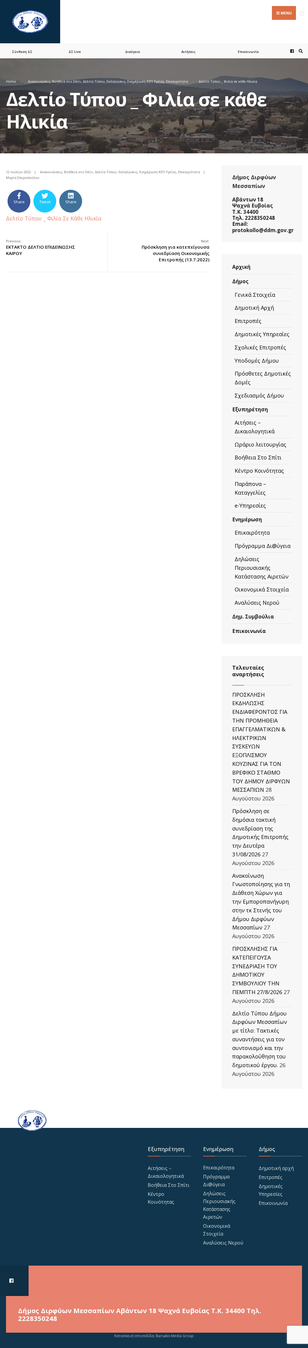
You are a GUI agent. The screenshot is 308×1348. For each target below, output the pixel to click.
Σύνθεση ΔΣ (22, 51)
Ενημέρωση (247, 519)
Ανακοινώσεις (39, 81)
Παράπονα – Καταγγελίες (250, 488)
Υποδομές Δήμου (257, 360)
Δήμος (240, 281)
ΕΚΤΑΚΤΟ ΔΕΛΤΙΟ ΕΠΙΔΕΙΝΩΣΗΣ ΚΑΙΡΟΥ (40, 247)
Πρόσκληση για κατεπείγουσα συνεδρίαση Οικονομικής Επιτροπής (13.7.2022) (175, 251)
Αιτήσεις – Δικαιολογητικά (255, 427)
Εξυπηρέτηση (250, 409)
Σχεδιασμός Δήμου (259, 395)
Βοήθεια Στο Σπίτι (258, 457)
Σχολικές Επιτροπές (260, 347)
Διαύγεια (132, 51)
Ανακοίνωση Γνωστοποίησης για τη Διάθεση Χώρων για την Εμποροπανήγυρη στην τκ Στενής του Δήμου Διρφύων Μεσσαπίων (261, 901)
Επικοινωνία (248, 51)
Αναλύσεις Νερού (257, 602)
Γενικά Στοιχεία (255, 294)
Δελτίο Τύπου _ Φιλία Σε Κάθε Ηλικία (53, 218)
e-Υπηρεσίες (250, 505)
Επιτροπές (248, 320)
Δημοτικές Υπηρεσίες (262, 334)
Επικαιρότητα (177, 81)
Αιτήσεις (188, 51)
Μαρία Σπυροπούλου (22, 177)
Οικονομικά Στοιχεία (262, 589)
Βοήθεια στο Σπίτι (66, 81)
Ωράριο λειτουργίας (260, 444)
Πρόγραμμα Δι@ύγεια (263, 545)
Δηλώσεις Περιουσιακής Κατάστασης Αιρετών (261, 567)
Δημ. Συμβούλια (253, 616)
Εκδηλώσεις (115, 81)
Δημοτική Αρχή (254, 307)
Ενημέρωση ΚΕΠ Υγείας (145, 81)
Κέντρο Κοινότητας (259, 470)
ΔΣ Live (75, 51)
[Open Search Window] (299, 51)
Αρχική (241, 266)
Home (11, 81)
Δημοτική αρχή (276, 1168)
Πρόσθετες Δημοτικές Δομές (263, 378)
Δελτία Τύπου (94, 81)
